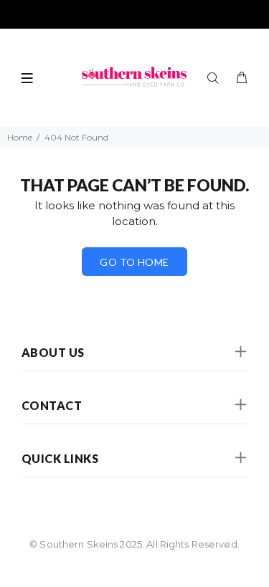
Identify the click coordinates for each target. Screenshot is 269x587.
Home (19, 137)
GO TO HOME (134, 262)
